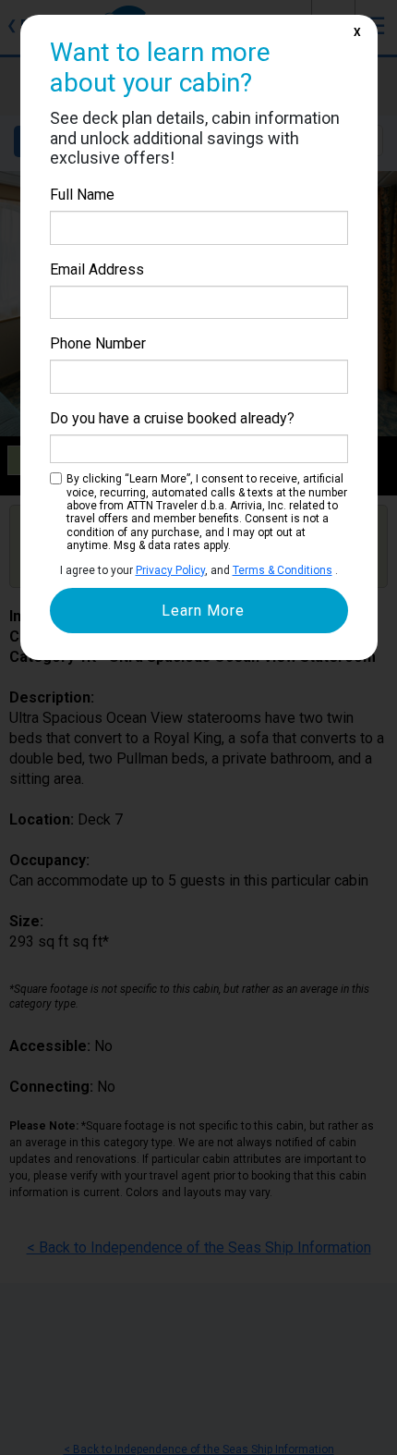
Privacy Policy (170, 570)
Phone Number (98, 343)
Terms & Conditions (282, 570)
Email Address (97, 269)
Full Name (82, 194)
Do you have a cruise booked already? (172, 418)
